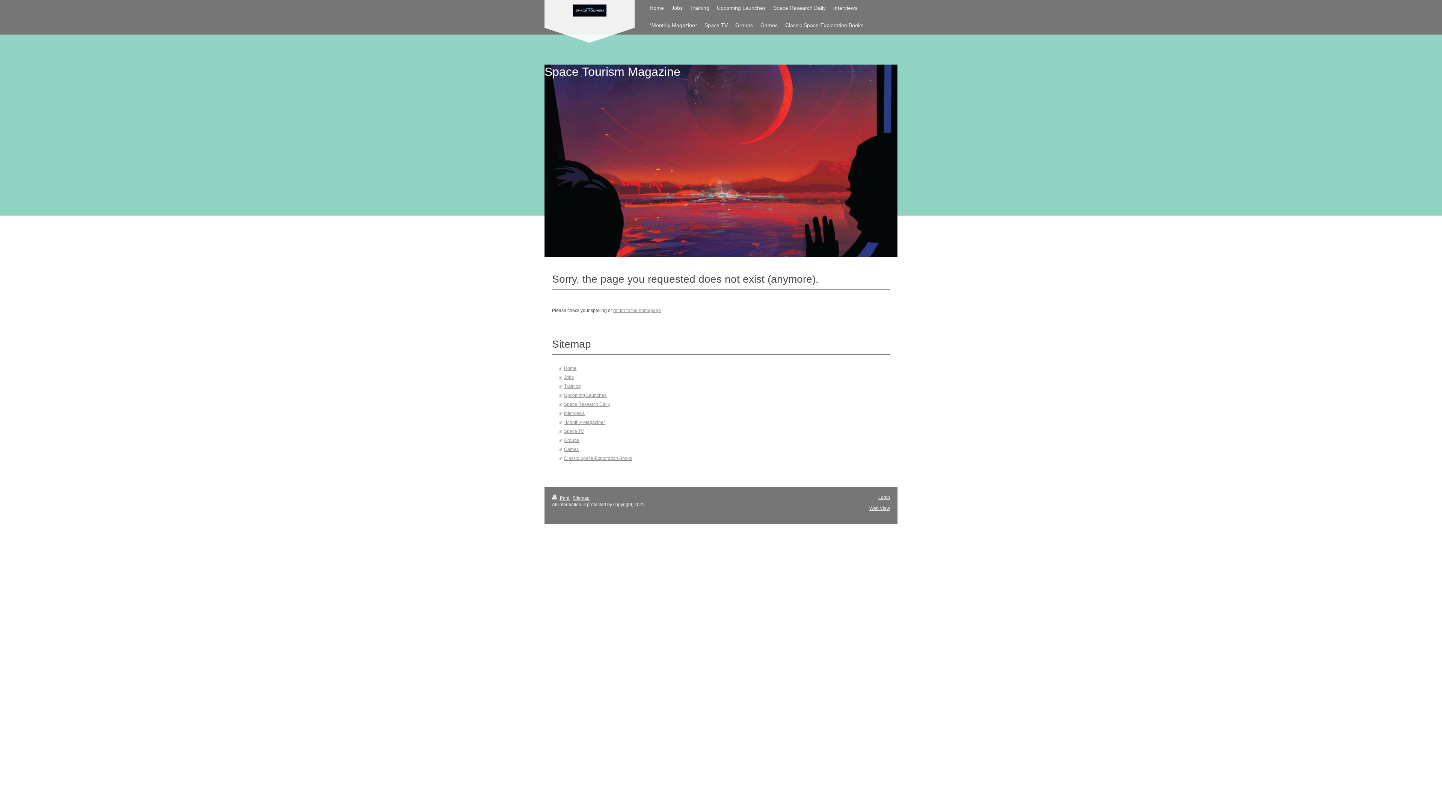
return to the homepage (637, 310)
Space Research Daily (587, 404)
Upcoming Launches (585, 395)
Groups (571, 440)
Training (572, 386)
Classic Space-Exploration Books (598, 458)
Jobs (569, 377)
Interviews (574, 413)
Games (571, 449)
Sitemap (581, 498)
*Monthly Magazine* (584, 422)
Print (564, 498)
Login (884, 497)
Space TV (574, 431)
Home (570, 368)
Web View (879, 508)
